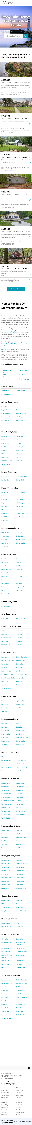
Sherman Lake (5, 644)
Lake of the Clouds (21, 767)
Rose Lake (19, 517)
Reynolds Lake (5, 1008)
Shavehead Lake (6, 594)
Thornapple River (6, 688)
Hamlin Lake (20, 730)
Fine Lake (4, 446)
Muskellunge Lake (6, 804)
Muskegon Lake (21, 837)
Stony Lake (22, 377)
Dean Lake (4, 667)
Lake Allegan (20, 417)
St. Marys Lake (20, 543)
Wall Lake (19, 460)
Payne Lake (4, 457)
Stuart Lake (4, 546)
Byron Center (5, 1092)
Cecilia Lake (5, 704)
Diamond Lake (5, 573)
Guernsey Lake (20, 446)
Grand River (19, 923)
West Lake (19, 644)
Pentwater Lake (8, 377)
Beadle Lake (5, 532)
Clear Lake (4, 939)
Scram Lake (4, 685)
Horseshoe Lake (6, 797)
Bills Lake (19, 860)
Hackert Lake (5, 730)
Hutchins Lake (5, 413)
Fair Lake (19, 443)
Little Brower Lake (7, 674)
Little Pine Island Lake (8, 678)
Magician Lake (20, 587)
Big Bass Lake (5, 701)
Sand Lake (4, 967)
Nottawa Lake (20, 539)
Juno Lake (19, 583)
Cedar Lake (4, 987)
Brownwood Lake (21, 983)
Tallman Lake (5, 744)
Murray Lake (20, 678)
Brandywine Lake (6, 983)
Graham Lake (20, 536)
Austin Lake (5, 630)
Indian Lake (19, 580)
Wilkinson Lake (6, 464)
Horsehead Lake (21, 760)
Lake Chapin (5, 476)
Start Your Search (16, 289)
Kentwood (4, 1102)
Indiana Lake (5, 583)
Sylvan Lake (5, 888)
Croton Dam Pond (21, 863)
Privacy (28, 1121)
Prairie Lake (19, 964)
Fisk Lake (19, 667)
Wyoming (4, 1114)
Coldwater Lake (6, 496)
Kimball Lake (20, 874)
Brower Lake (5, 664)
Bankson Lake (5, 980)
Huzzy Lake (4, 994)
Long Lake (4, 453)
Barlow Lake (19, 436)
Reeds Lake (19, 681)
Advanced (14, 32)
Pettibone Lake (6, 877)
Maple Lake (19, 1001)
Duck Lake (19, 406)
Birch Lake (19, 562)
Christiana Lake (21, 566)
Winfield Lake (5, 818)
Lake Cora (4, 997)
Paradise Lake (5, 590)
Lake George (20, 503)
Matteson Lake (6, 510)
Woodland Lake (21, 888)
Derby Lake (19, 790)
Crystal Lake (7, 370)
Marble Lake (20, 506)
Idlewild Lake (20, 704)
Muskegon (19, 1102)
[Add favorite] (29, 88)
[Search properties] (25, 36)
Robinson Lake (5, 884)
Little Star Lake (5, 708)
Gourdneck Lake (6, 637)
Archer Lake (5, 492)
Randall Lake (5, 517)
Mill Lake (19, 453)
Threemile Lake (6, 1018)
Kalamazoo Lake (21, 413)
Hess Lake (4, 874)
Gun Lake (4, 450)
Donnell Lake (20, 573)
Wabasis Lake (5, 814)
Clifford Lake (5, 786)
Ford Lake (4, 727)
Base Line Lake (5, 406)
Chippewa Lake (6, 760)
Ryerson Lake (20, 884)
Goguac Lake (5, 536)
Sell (21, 32)
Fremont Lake (20, 870)
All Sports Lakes (6, 390)
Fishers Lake (5, 948)
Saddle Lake (5, 1011)
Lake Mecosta (20, 764)
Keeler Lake (19, 994)
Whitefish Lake (20, 814)
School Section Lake (7, 907)
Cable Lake (4, 566)
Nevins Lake (19, 804)
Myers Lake (4, 681)
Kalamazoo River (6, 417)
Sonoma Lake (5, 543)
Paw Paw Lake (5, 480)
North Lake (4, 513)
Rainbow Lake (5, 807)
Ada (2, 1087)
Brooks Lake (5, 863)
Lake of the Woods (21, 997)
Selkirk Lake (5, 424)
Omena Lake (20, 955)
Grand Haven (5, 1095)
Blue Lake (19, 723)
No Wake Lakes (6, 394)
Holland (3, 1100)
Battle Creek (4, 1090)
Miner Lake (19, 420)
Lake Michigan (20, 390)
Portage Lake (5, 964)
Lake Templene (5, 951)
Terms (24, 1121)
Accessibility (17, 1121)
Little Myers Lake (21, 674)
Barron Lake (19, 559)
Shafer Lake (4, 1015)
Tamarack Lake (5, 811)
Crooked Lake (20, 439)
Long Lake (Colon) (21, 951)
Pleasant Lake (20, 513)
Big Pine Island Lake (7, 660)
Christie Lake (20, 987)
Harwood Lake (5, 580)
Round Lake (5, 741)
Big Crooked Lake (21, 657)
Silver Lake (22, 375)
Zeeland (18, 1114)
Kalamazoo (19, 1100)
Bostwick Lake (20, 660)
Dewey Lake (19, 569)
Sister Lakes (19, 590)
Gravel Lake (19, 990)
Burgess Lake (20, 783)
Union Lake (4, 520)
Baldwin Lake (5, 559)
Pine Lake (19, 457)
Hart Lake (6, 373)
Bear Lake (19, 830)
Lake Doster (5, 420)
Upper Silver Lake (24, 379)
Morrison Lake (20, 510)
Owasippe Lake (20, 841)
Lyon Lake (4, 539)
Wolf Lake (4, 711)
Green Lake (19, 410)
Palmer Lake (5, 960)
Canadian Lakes (21, 757)
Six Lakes (19, 807)
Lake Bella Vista (6, 671)
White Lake (4, 848)
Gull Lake (19, 637)
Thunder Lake (20, 744)
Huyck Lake (4, 503)
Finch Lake (19, 576)
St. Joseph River (21, 480)
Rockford (4, 1110)
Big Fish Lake (5, 562)
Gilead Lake (19, 499)
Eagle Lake (4, 410)
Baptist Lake (5, 860)
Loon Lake (19, 708)
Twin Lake (4, 844)
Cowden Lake (20, 786)
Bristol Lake (5, 439)
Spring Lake (19, 926)
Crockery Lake (5, 923)
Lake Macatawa (6, 926)
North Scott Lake (21, 1004)
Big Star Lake (20, 701)
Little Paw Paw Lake (22, 476)
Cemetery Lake (20, 492)
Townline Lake (20, 811)
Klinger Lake (20, 948)
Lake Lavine (5, 506)
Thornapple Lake (6, 460)
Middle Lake (19, 834)
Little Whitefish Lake (7, 800)
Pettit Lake (19, 877)
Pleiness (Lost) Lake (22, 737)
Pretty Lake (4, 771)
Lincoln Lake (20, 671)
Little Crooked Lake (7, 1001)
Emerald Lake (5, 870)
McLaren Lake (7, 375)
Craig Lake (19, 496)
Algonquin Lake (6, 436)
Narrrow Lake (5, 606)
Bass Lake (4, 657)
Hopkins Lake (5, 734)
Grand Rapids (19, 1095)
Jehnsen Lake (5, 764)
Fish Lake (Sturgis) (7, 942)
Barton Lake (19, 630)
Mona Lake (4, 837)
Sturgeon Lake (20, 967)
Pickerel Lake (5, 881)
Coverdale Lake (6, 569)
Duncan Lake (5, 443)
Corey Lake (19, 939)
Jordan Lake (19, 450)
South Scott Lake (21, 1015)
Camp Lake (19, 664)
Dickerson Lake (6, 793)
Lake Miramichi (6, 767)
